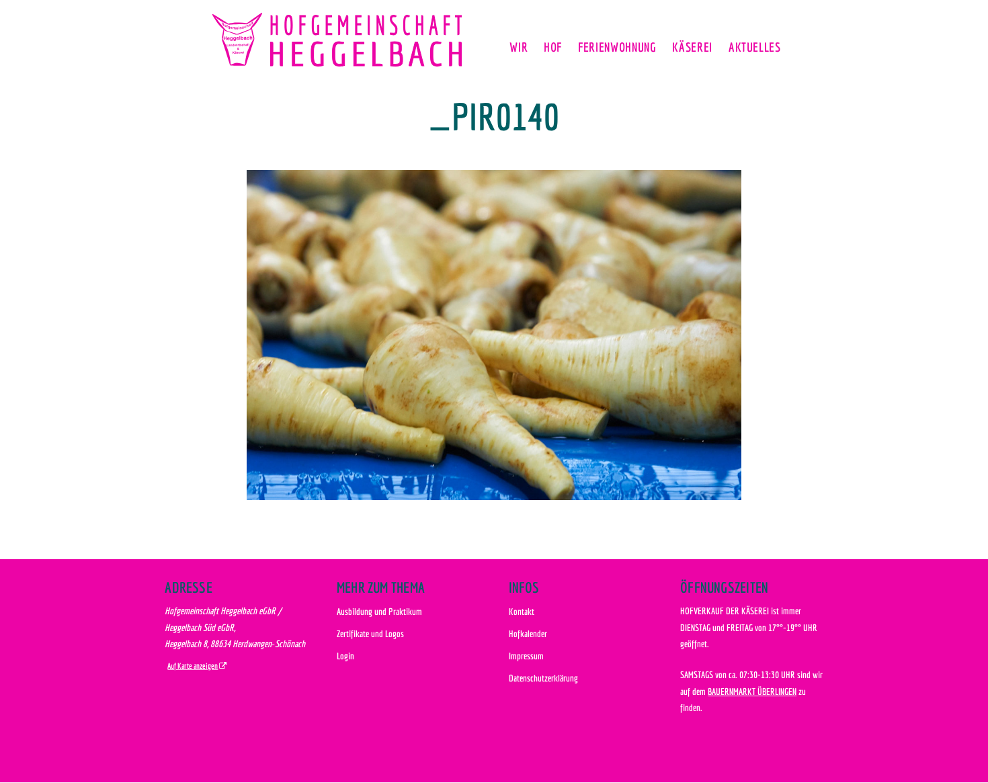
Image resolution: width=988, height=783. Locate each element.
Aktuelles (755, 47)
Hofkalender (528, 633)
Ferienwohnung (617, 47)
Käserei (692, 47)
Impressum (526, 655)
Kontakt (521, 611)
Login (345, 655)
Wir (518, 47)
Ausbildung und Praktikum (379, 611)
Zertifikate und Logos (370, 633)
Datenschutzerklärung (543, 678)
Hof (553, 47)
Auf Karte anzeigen (192, 665)
